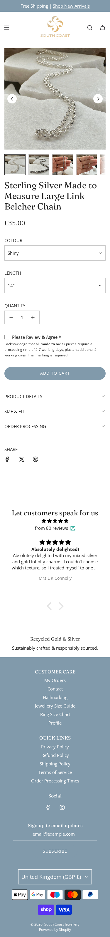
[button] (12, 98)
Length (12, 273)
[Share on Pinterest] (35, 460)
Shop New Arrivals (71, 6)
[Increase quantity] (32, 317)
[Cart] (102, 27)
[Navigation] (6, 27)
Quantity (14, 306)
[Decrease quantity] (11, 317)
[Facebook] (48, 807)
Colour (13, 240)
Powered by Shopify (55, 929)
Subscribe (55, 851)
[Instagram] (62, 807)
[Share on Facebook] (7, 460)
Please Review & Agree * (36, 337)
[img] (55, 520)
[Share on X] (21, 460)
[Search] (89, 27)
